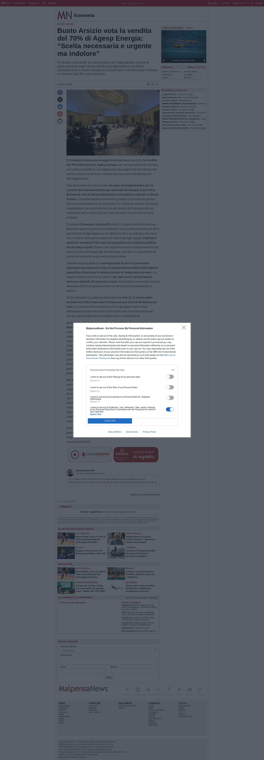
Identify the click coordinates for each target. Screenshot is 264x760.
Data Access (132, 432)
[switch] (170, 377)
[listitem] (132, 370)
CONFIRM (110, 421)
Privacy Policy (149, 432)
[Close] (185, 328)
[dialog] (132, 380)
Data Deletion (114, 432)
